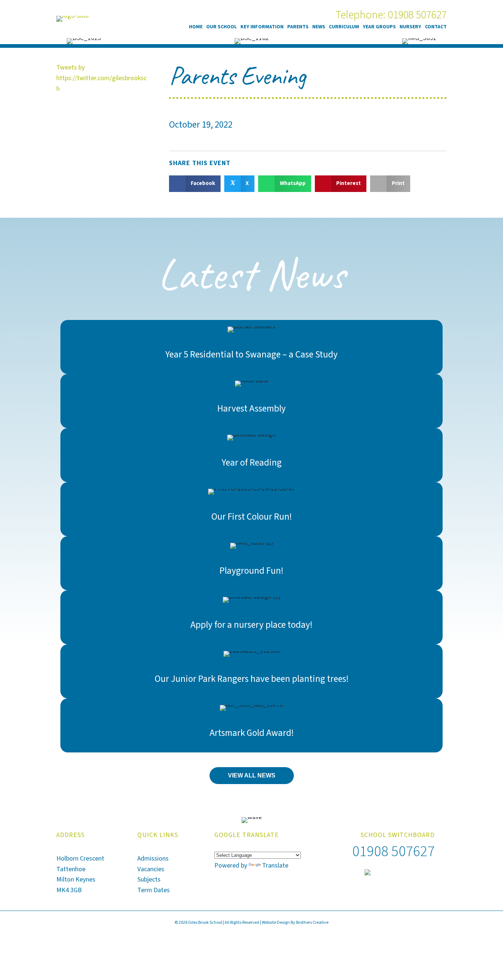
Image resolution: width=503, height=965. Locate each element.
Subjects (149, 879)
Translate (275, 865)
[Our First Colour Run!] (251, 509)
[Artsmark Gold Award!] (251, 725)
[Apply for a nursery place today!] (251, 617)
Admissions (153, 858)
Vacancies (150, 869)
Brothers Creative (312, 922)
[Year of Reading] (251, 455)
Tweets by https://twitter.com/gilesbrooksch (101, 78)
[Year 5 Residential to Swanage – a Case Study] (251, 347)
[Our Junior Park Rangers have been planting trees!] (251, 671)
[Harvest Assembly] (251, 401)
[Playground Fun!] (251, 563)
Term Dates (153, 890)
